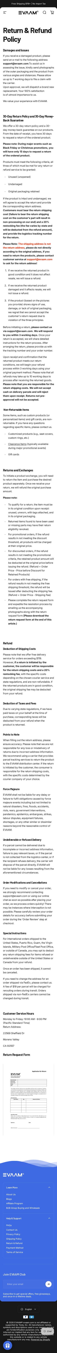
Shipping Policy (14, 1238)
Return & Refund (14, 1243)
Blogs (9, 1199)
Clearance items (17, 444)
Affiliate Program (14, 1203)
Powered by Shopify (40, 1339)
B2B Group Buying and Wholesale (23, 1208)
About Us (11, 1194)
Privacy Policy (13, 1234)
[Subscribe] (48, 1284)
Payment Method (14, 1247)
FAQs (9, 1225)
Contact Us (11, 1230)
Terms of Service (14, 1252)
